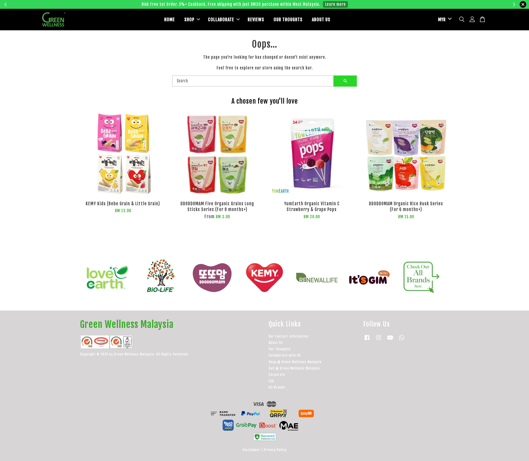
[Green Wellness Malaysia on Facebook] (367, 340)
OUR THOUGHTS (288, 19)
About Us (276, 343)
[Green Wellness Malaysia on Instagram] (378, 340)
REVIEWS (256, 19)
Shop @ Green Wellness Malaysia (295, 362)
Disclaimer (251, 450)
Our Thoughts (280, 349)
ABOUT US (321, 19)
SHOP (189, 19)
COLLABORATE (221, 19)
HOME (169, 19)
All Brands (277, 387)
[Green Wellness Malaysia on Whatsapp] (402, 340)
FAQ (271, 381)
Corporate (277, 375)
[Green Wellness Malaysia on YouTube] (390, 340)
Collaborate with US (285, 355)
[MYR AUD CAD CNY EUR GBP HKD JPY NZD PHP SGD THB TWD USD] (444, 19)
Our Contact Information (289, 336)
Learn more (350, 4)
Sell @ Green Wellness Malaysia (294, 368)
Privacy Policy (275, 450)
